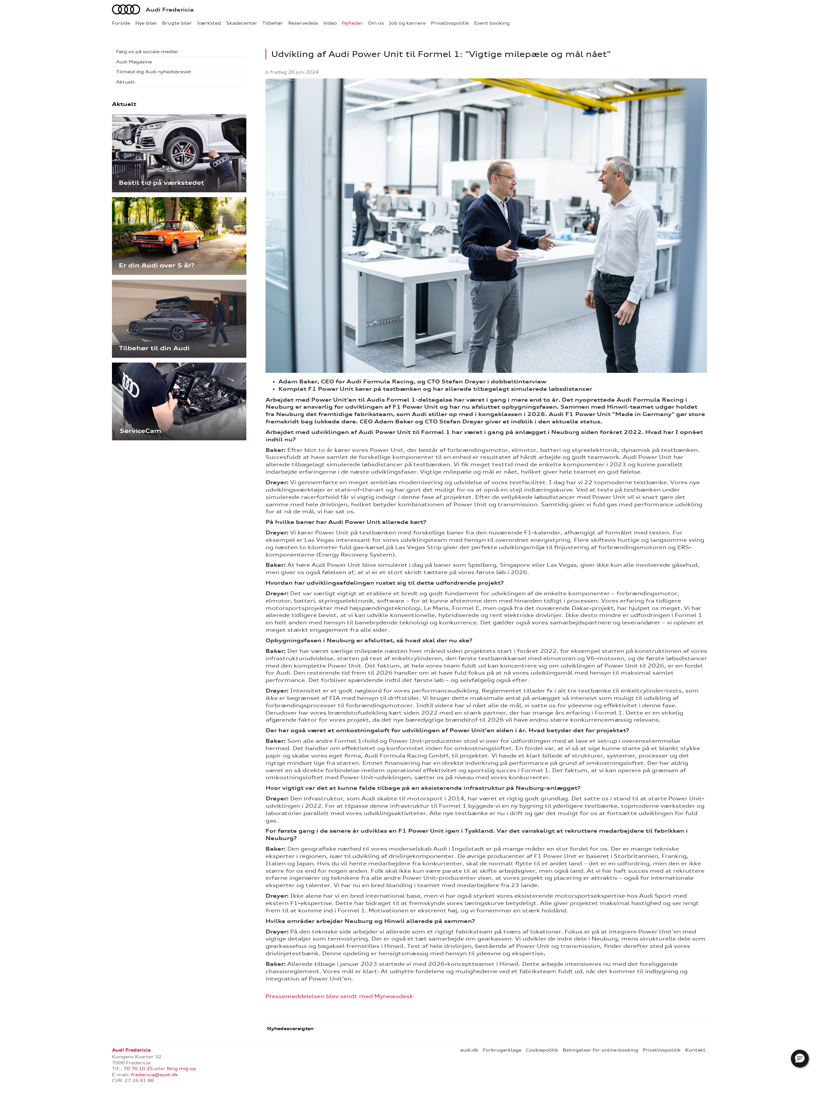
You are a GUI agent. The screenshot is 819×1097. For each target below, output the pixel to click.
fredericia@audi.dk (154, 1074)
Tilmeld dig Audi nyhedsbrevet (153, 71)
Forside (121, 23)
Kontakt (695, 1050)
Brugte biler (177, 23)
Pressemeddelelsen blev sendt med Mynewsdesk (339, 996)
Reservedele (303, 23)
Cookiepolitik (542, 1050)
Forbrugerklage (502, 1050)
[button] (800, 1059)
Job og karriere (407, 23)
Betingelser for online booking (600, 1050)
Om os (376, 23)
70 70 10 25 (138, 1068)
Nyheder (352, 23)
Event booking (492, 23)
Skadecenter (241, 23)
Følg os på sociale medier (147, 51)
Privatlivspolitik (450, 23)
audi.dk (469, 1050)
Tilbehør (272, 23)
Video (330, 23)
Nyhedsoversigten (290, 1028)
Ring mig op (181, 1068)
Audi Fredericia (170, 9)
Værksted (209, 23)
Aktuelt (125, 81)
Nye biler (146, 23)
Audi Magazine (134, 61)
